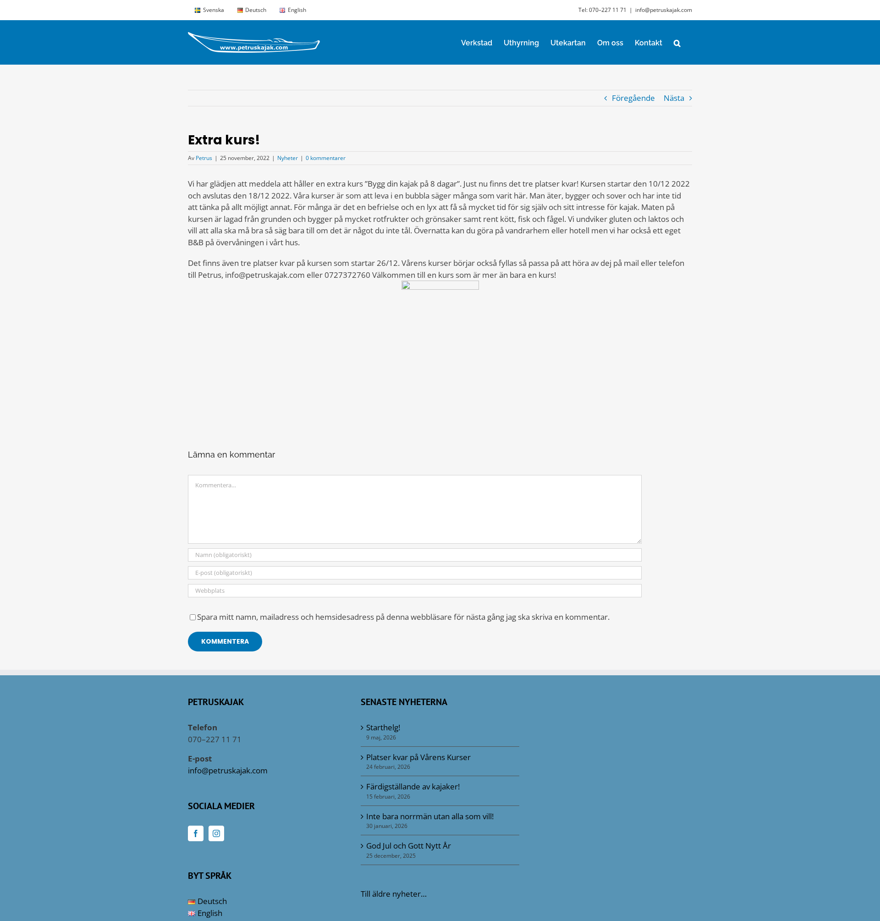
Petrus (204, 158)
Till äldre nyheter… (394, 893)
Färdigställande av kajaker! (413, 786)
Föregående (633, 98)
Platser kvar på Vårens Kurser (418, 757)
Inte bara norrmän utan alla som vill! (430, 816)
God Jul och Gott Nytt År (408, 845)
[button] (677, 42)
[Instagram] (216, 833)
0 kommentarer (326, 158)
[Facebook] (196, 833)
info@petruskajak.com (663, 10)
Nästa (674, 98)
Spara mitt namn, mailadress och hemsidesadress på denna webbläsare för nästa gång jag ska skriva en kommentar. (403, 617)
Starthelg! (383, 727)
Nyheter (287, 158)
